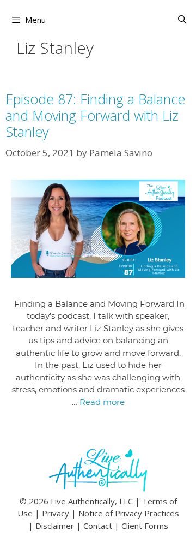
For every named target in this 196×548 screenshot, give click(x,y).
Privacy (55, 513)
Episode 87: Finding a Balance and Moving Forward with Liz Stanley (95, 115)
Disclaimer (54, 525)
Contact (97, 525)
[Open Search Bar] (182, 19)
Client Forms (144, 525)
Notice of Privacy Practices (128, 513)
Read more (102, 402)
